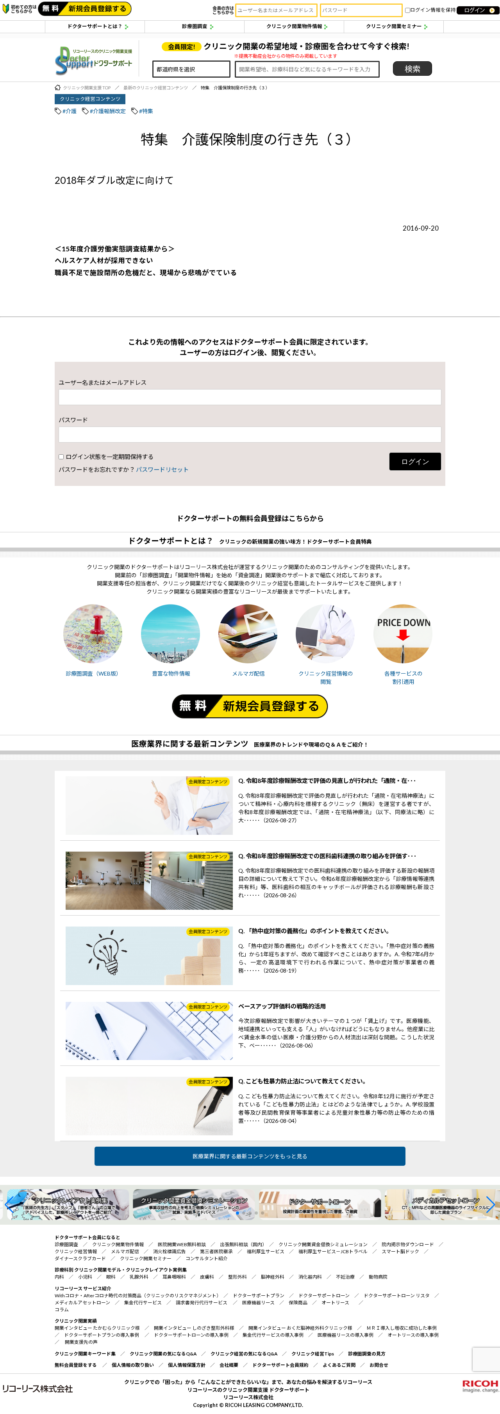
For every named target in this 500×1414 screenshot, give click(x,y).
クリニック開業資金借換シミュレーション (323, 1244)
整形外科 (237, 1277)
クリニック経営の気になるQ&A (244, 1354)
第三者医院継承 (216, 1251)
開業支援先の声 (81, 1342)
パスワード (73, 419)
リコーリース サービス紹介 (83, 1288)
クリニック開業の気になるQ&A (163, 1354)
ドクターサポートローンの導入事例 (191, 1335)
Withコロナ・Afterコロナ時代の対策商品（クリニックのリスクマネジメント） (137, 1295)
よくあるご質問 (339, 1365)
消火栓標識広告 (169, 1251)
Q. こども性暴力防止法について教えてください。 (303, 1081)
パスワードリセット (162, 469)
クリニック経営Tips (312, 1354)
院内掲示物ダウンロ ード (408, 1244)
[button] (9, 1204)
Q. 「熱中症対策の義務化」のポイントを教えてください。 (315, 930)
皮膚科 (207, 1277)
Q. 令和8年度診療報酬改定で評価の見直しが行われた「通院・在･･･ (327, 780)
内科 (59, 1277)
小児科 (85, 1277)
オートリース (335, 1303)
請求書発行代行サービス (201, 1303)
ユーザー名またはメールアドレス (102, 382)
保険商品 (298, 1303)
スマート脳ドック (400, 1251)
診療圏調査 (194, 26)
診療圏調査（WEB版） (93, 673)
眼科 (111, 1277)
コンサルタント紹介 (207, 1258)
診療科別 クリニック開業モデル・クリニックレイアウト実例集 (121, 1270)
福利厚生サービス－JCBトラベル (333, 1251)
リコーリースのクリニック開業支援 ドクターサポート (248, 1390)
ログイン (415, 461)
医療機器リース (258, 1303)
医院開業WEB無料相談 (182, 1244)
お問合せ (379, 1365)
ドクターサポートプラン (258, 1295)
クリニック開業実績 (76, 1321)
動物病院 (378, 1277)
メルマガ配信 (248, 673)
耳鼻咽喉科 (174, 1277)
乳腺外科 (139, 1277)
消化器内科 (310, 1277)
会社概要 (229, 1365)
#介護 (69, 111)
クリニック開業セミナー (394, 26)
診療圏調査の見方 (367, 1354)
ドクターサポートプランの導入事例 (102, 1335)
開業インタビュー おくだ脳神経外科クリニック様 (300, 1328)
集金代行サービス (143, 1303)
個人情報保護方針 (186, 1365)
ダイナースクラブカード (80, 1258)
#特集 (146, 111)
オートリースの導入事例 (413, 1335)
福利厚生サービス (265, 1251)
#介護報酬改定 (108, 111)
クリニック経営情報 (76, 1251)
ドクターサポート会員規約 (280, 1365)
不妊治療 (345, 1277)
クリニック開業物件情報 (294, 26)
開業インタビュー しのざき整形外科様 (194, 1328)
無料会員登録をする (76, 1365)
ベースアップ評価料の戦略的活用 (282, 1006)
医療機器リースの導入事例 (345, 1335)
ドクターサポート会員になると (87, 1237)
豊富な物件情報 (171, 673)
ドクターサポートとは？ (95, 26)
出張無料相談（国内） (242, 1244)
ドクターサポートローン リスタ (397, 1295)
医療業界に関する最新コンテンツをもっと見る (250, 1156)
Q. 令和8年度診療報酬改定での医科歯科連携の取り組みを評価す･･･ (327, 855)
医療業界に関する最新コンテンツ (189, 743)
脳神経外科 (272, 1277)
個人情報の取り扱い (133, 1365)
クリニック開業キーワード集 (85, 1354)
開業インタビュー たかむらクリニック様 (97, 1328)
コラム (62, 1310)
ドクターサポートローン (324, 1295)
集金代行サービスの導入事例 (273, 1335)
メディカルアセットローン (82, 1303)
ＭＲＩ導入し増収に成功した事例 (401, 1328)
